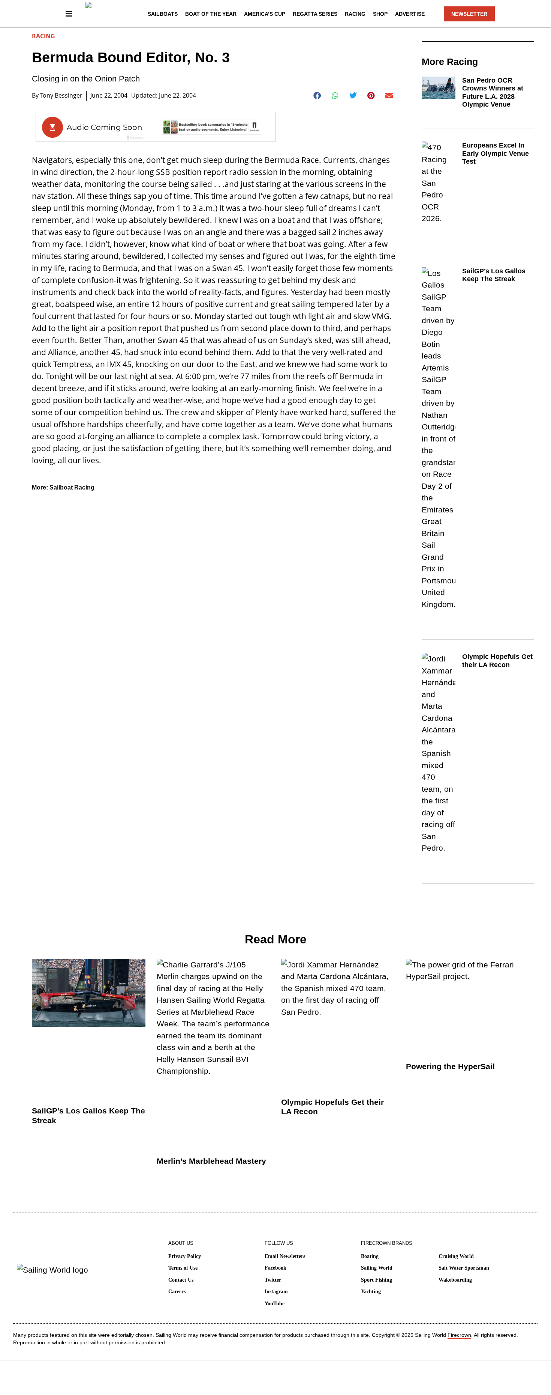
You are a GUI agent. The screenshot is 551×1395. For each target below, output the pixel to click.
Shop (380, 14)
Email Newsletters (285, 1256)
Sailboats (163, 14)
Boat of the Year (211, 14)
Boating (370, 1256)
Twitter (273, 1280)
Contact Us (180, 1280)
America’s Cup (264, 14)
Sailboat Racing (71, 487)
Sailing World (376, 1268)
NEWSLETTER (469, 14)
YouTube (274, 1303)
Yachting (371, 1291)
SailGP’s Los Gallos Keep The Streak (494, 275)
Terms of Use (183, 1268)
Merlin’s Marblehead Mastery (211, 1161)
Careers (177, 1291)
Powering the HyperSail (450, 1066)
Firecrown (459, 1335)
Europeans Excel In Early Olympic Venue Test (495, 153)
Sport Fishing (376, 1280)
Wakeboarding (455, 1280)
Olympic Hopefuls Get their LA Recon (497, 661)
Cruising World (456, 1256)
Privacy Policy (184, 1256)
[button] (317, 96)
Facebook (275, 1268)
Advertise (410, 14)
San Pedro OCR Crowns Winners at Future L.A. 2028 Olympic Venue (492, 92)
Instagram (276, 1291)
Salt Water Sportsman (464, 1268)
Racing (355, 14)
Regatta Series (315, 14)
